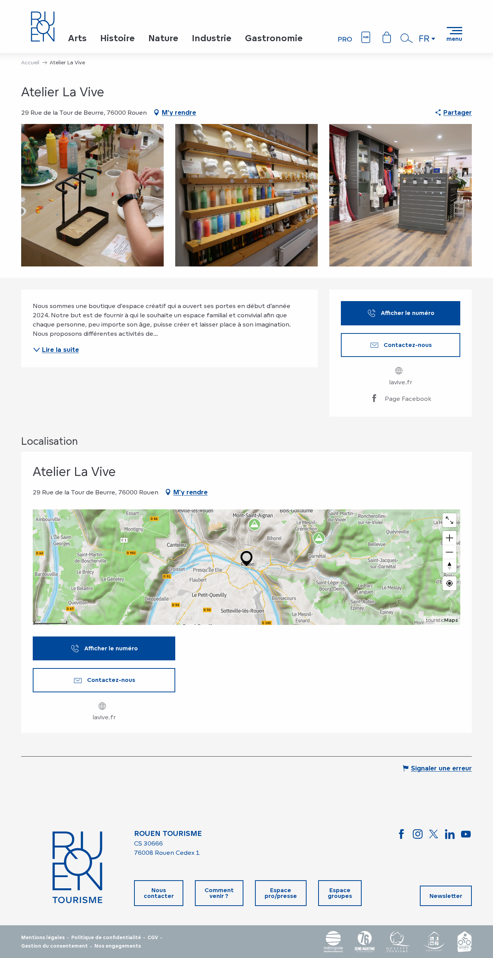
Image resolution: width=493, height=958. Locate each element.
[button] (406, 38)
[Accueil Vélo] (464, 941)
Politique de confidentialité (106, 937)
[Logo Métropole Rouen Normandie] (333, 941)
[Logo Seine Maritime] (365, 941)
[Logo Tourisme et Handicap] (434, 941)
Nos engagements (117, 946)
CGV (153, 937)
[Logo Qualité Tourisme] (398, 941)
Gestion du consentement (54, 946)
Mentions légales (43, 937)
